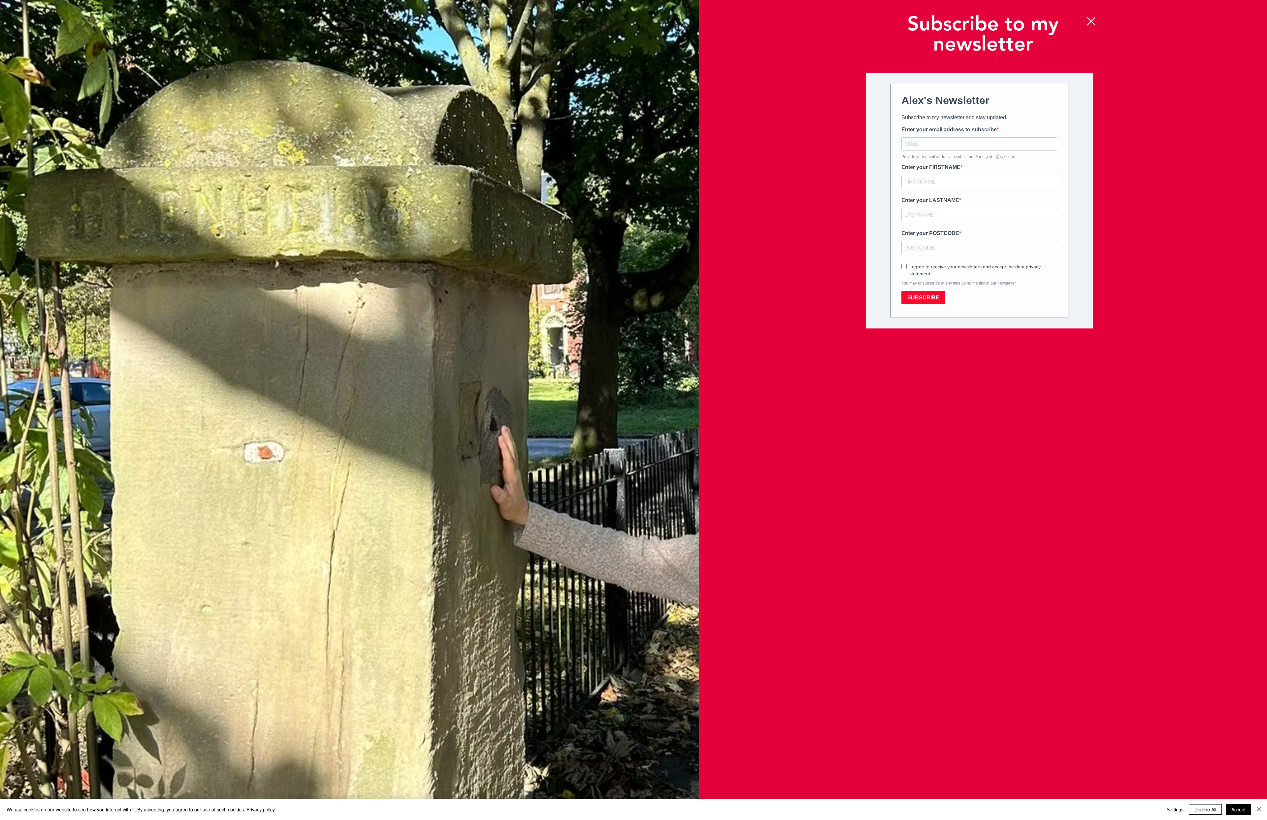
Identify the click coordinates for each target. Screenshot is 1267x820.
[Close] (1259, 809)
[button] (1091, 21)
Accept (1238, 809)
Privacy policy (260, 809)
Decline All (1205, 809)
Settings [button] (1175, 809)
